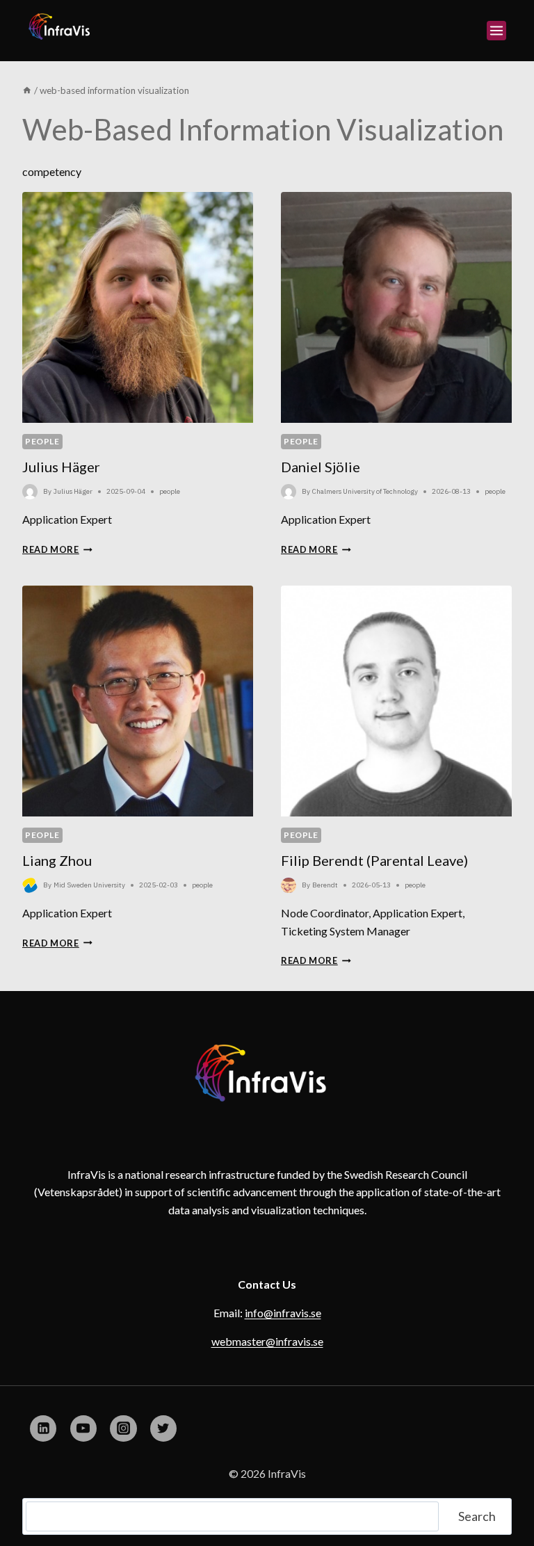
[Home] (27, 90)
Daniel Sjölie (320, 466)
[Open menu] (496, 30)
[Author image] (30, 491)
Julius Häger (61, 466)
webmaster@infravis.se (267, 1341)
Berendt (325, 884)
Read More (57, 549)
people (42, 441)
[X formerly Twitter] (163, 1428)
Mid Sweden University (89, 884)
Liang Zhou (57, 860)
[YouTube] (83, 1428)
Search (477, 1516)
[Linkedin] (43, 1428)
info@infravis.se (283, 1312)
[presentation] (137, 307)
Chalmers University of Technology (365, 491)
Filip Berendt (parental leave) (374, 860)
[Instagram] (123, 1428)
